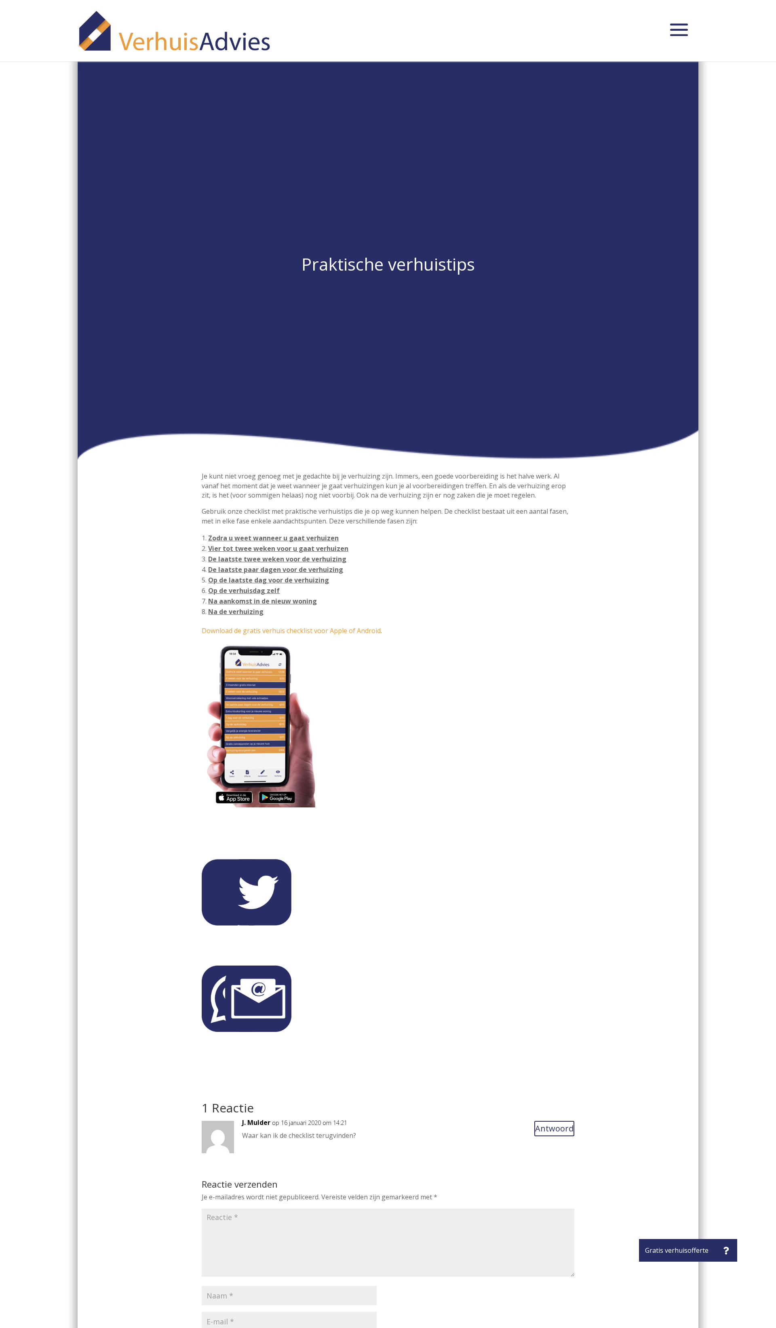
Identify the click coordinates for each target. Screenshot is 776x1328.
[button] (726, 1250)
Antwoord (554, 1128)
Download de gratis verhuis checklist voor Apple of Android (291, 630)
